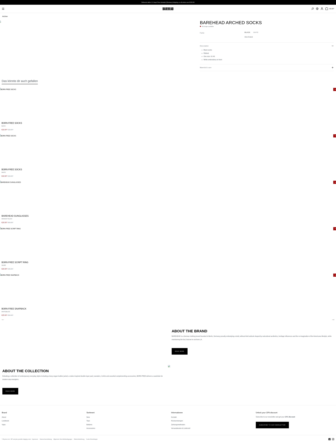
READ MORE (179, 351)
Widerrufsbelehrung (79, 439)
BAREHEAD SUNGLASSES (15, 216)
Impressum (35, 439)
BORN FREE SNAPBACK (14, 309)
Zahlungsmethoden (178, 425)
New (88, 417)
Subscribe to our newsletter (272, 425)
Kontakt (174, 417)
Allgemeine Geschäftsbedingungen (62, 439)
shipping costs (27, 439)
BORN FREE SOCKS (12, 123)
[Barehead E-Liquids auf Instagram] (333, 439)
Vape (4, 425)
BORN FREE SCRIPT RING (15, 262)
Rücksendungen (177, 421)
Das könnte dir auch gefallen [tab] (20, 81)
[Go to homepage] (168, 9)
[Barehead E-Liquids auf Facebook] (330, 439)
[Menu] (4, 8)
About (4, 417)
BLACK (247, 32)
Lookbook (5, 421)
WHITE (255, 32)
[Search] (312, 8)
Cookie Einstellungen (92, 439)
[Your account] (322, 8)
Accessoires (90, 428)
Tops (88, 421)
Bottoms (89, 425)
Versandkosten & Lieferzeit (180, 428)
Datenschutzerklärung (46, 439)
